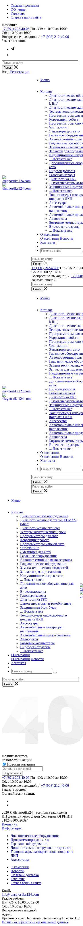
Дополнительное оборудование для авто (41, 848)
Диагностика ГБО (62, 179)
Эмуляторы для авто (64, 131)
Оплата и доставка (25, 875)
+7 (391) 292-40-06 (15, 29)
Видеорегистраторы (64, 226)
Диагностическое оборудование (44, 516)
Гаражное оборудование (38, 556)
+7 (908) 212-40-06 (55, 37)
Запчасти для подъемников (40, 572)
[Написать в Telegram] (13, 49)
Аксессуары (58, 203)
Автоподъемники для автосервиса (46, 560)
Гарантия (18, 879)
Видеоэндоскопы (62, 171)
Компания (9, 824)
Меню (45, 80)
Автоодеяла (58, 218)
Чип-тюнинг (58, 127)
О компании (49, 238)
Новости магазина (20, 764)
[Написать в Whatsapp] (13, 55)
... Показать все (60, 159)
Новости (66, 238)
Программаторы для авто (39, 536)
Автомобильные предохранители (45, 635)
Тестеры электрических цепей (43, 532)
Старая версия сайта (26, 883)
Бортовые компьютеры (37, 643)
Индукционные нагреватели (41, 576)
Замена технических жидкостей (44, 568)
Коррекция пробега (63, 119)
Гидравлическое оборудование (43, 564)
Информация (11, 828)
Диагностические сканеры (40, 528)
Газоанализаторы (62, 175)
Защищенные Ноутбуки (38, 607)
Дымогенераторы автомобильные (45, 603)
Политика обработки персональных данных (35, 922)
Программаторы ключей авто (42, 544)
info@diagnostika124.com (20, 894)
